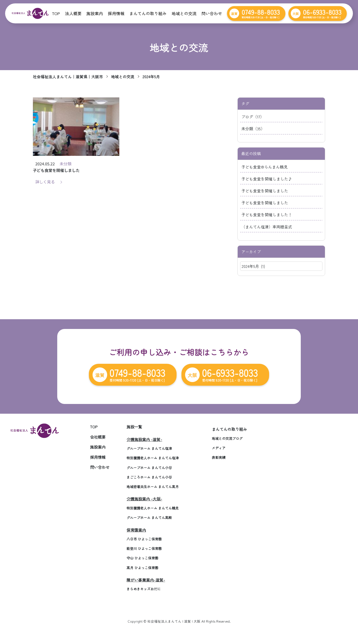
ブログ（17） (252, 117)
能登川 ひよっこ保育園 (144, 548)
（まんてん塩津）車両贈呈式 (266, 227)
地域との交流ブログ (227, 438)
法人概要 (73, 13)
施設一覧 (134, 427)
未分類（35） (253, 128)
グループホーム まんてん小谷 (149, 467)
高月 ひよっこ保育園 (142, 567)
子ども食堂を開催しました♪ (266, 179)
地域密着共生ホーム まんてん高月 (153, 486)
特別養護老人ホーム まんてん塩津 (153, 457)
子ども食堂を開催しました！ (266, 214)
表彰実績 (219, 457)
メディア (219, 447)
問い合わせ (211, 13)
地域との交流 (184, 13)
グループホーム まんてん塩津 (149, 448)
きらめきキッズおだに (144, 588)
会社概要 (98, 437)
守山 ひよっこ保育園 (142, 557)
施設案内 (94, 13)
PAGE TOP (346, 603)
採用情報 (116, 13)
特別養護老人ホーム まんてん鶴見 (153, 507)
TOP (56, 13)
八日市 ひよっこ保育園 (144, 538)
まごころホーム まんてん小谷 (149, 477)
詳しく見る (45, 182)
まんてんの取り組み (148, 13)
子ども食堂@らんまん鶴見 (264, 167)
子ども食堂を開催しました (264, 191)
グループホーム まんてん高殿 (149, 517)
